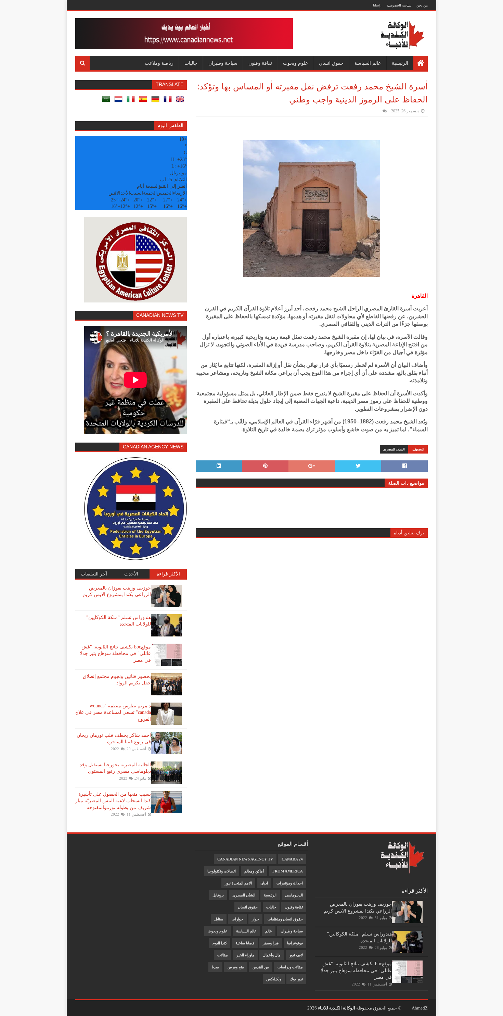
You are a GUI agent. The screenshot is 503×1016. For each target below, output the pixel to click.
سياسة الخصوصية (399, 5)
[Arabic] (107, 101)
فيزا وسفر (271, 943)
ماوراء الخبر (245, 955)
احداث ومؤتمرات (289, 883)
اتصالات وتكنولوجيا (221, 871)
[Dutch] (119, 101)
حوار (255, 919)
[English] (181, 101)
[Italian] (132, 101)
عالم (268, 931)
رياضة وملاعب (159, 63)
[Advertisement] (108, 851)
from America (287, 871)
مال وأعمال (272, 955)
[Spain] (144, 101)
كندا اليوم (219, 943)
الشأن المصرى (243, 895)
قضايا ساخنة (244, 943)
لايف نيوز (296, 955)
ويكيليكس (273, 979)
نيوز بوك (296, 979)
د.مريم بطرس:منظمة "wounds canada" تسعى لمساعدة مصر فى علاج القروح (113, 712)
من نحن (422, 5)
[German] (156, 101)
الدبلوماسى (294, 895)
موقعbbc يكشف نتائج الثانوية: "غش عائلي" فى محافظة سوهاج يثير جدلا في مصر (115, 653)
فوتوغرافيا (295, 943)
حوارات (237, 919)
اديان (264, 883)
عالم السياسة (367, 63)
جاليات (190, 63)
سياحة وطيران (222, 63)
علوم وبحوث (295, 63)
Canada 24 (292, 859)
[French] (169, 101)
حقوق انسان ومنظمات (285, 919)
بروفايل (218, 895)
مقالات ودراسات (290, 967)
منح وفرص (236, 967)
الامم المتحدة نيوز (238, 883)
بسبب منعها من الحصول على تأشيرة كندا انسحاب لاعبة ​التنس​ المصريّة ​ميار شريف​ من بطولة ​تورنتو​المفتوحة (113, 801)
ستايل (218, 919)
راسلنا (377, 5)
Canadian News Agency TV (245, 859)
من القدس (261, 967)
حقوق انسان (331, 63)
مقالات (222, 955)
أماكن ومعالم (254, 871)
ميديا (215, 967)
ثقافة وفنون (260, 63)
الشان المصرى (394, 449)
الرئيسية (400, 63)
